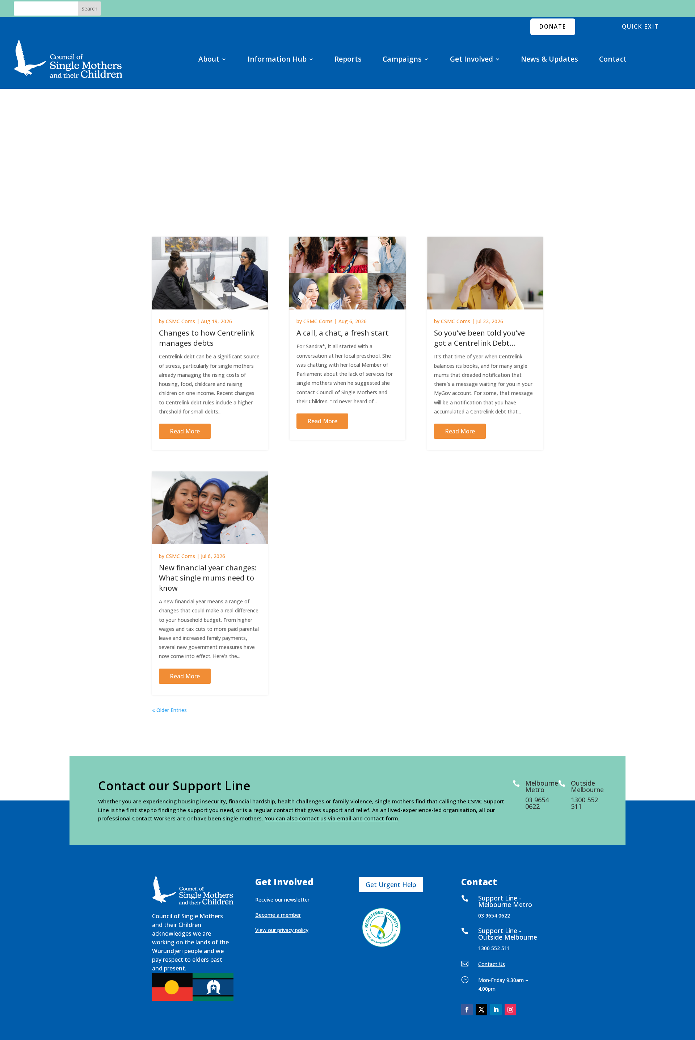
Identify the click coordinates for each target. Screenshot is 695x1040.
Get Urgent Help (391, 884)
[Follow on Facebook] (467, 1009)
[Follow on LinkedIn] (496, 1009)
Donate (552, 26)
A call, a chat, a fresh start (342, 333)
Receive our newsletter (282, 899)
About (208, 59)
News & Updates (549, 59)
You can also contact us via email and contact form (331, 818)
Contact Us (491, 964)
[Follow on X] (481, 1009)
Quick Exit (640, 26)
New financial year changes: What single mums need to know (207, 578)
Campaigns (402, 59)
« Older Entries (169, 710)
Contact (613, 59)
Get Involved (471, 59)
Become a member (278, 914)
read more (185, 431)
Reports (348, 59)
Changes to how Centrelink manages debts (206, 338)
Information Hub (277, 59)
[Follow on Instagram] (510, 1009)
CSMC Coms (180, 321)
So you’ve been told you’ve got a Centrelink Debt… (479, 338)
